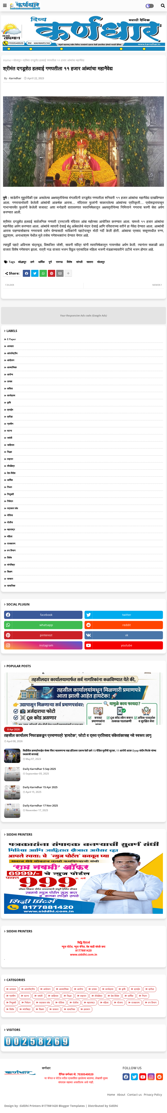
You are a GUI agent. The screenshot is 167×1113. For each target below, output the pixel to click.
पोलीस (10, 522)
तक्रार (10, 459)
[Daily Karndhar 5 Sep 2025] (12, 774)
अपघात (10, 346)
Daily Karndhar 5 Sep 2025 (39, 769)
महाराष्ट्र (11, 529)
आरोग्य (10, 374)
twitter (126, 615)
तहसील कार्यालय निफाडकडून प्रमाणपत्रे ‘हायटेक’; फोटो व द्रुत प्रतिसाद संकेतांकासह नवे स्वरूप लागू (77, 735)
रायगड (59, 262)
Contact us (134, 1095)
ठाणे (32, 262)
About (121, 1095)
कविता (10, 388)
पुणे (50, 262)
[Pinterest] (51, 273)
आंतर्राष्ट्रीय (12, 353)
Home (7, 60)
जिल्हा (9, 452)
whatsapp (46, 625)
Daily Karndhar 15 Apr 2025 (40, 787)
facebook (46, 615)
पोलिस (10, 515)
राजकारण (11, 543)
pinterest (46, 635)
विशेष (69, 262)
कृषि (9, 402)
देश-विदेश (11, 473)
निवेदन (10, 501)
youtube (126, 645)
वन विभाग (11, 550)
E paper (11, 339)
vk (126, 635)
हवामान (87, 1009)
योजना (120, 1002)
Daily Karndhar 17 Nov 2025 (40, 805)
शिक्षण (9, 571)
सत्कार (10, 578)
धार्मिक (41, 262)
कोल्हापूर (22, 262)
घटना (9, 430)
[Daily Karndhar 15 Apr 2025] (12, 792)
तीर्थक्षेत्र (11, 466)
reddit (126, 625)
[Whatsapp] (43, 273)
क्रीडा (10, 416)
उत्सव (9, 381)
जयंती (9, 437)
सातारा (90, 262)
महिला (9, 536)
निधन (9, 487)
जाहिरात (10, 445)
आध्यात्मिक (12, 367)
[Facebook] (26, 273)
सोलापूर (17, 60)
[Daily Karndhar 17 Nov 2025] (12, 811)
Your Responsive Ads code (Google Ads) (83, 315)
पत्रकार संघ (12, 508)
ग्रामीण (10, 423)
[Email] (60, 273)
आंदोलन (10, 360)
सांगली (79, 262)
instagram (46, 645)
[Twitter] (34, 273)
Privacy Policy (153, 1095)
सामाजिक (11, 585)
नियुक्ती (10, 494)
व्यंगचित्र (11, 564)
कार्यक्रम (11, 395)
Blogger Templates (72, 1106)
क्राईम (10, 409)
